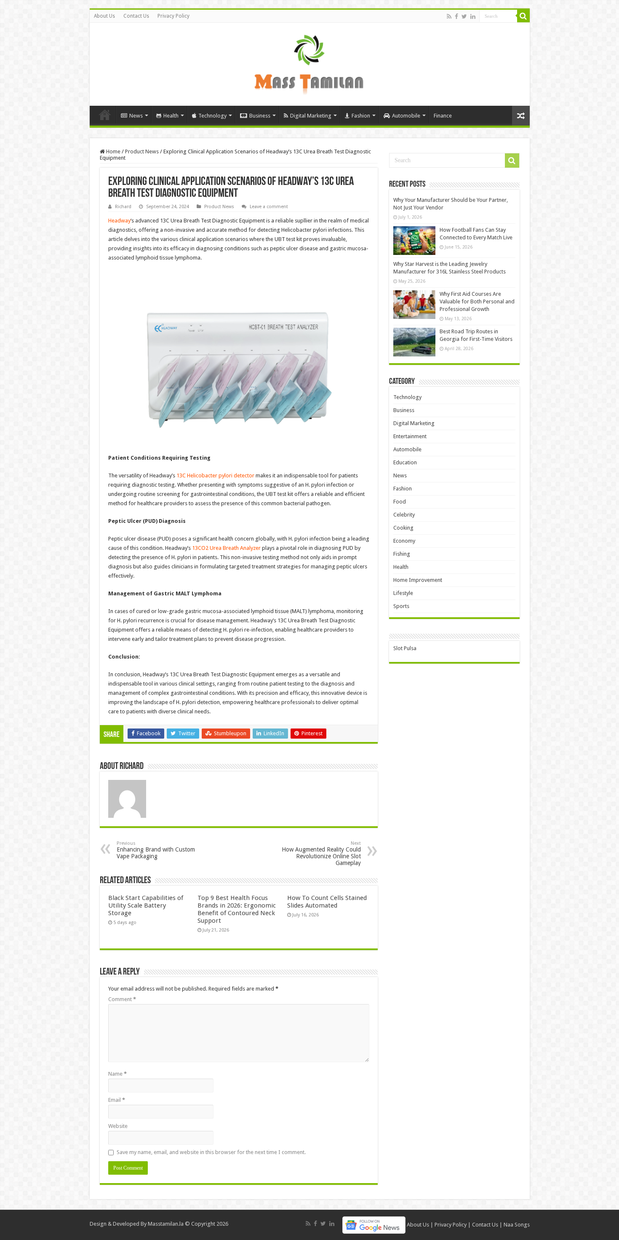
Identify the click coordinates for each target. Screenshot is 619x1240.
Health (171, 115)
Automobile (406, 115)
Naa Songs (517, 1224)
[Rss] (449, 16)
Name (117, 1074)
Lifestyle (403, 593)
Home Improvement (417, 580)
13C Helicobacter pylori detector (215, 475)
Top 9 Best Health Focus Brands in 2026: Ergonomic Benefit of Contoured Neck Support (236, 909)
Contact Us (136, 16)
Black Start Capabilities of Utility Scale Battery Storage (145, 905)
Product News (142, 151)
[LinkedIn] (473, 16)
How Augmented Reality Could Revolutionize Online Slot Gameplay (321, 853)
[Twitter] (464, 16)
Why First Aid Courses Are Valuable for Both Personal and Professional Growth (477, 301)
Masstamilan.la (166, 1224)
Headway (119, 220)
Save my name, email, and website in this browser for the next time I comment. (211, 1152)
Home (105, 114)
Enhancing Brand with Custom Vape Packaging (156, 850)
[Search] (523, 16)
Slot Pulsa (404, 648)
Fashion (361, 115)
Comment (122, 999)
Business (259, 115)
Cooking (403, 528)
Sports (401, 606)
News (136, 115)
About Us (104, 16)
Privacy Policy (173, 16)
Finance (443, 115)
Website (118, 1126)
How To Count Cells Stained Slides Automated (327, 901)
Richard (123, 206)
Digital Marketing (310, 115)
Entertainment (410, 436)
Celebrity (404, 515)
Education (405, 462)
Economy (404, 541)
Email (116, 1100)
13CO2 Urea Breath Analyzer (226, 548)
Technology (212, 115)
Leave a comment (269, 206)
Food (399, 501)
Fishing (401, 554)
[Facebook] (456, 16)
